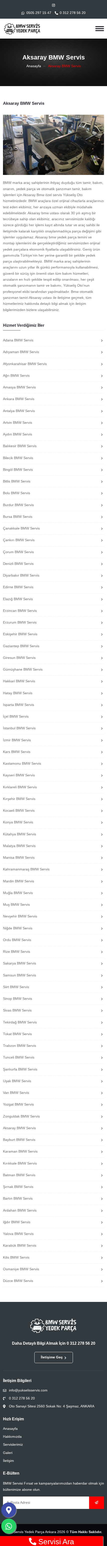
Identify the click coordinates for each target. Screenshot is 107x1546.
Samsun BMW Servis (19, 975)
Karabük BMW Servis (19, 1245)
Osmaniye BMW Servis (21, 1269)
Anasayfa (33, 66)
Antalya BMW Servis (19, 411)
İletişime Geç (52, 1357)
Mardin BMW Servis (18, 881)
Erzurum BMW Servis (20, 622)
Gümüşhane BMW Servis (23, 669)
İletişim (8, 1461)
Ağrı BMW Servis (16, 375)
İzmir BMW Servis (17, 740)
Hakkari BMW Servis (19, 681)
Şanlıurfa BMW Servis (20, 1069)
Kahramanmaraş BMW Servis (26, 869)
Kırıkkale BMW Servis (20, 1163)
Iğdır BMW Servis (16, 1222)
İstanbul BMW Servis (19, 728)
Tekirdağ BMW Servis (20, 1022)
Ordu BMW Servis (17, 940)
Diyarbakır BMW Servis (21, 575)
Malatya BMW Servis (19, 846)
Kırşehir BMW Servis (19, 799)
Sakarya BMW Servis (19, 963)
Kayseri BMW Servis (19, 775)
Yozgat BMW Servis (18, 1104)
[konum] (8, 1509)
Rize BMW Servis (16, 952)
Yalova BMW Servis (18, 1234)
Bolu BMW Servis (16, 493)
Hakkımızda (12, 1437)
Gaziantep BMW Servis (21, 646)
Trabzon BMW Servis (19, 1046)
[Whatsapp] (8, 1526)
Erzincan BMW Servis (20, 611)
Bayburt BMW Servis (19, 1140)
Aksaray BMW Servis (19, 1128)
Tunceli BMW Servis (18, 1057)
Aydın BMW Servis (17, 434)
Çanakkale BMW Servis (21, 528)
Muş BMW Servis (16, 904)
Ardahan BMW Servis (20, 1210)
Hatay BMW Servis (17, 693)
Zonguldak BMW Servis (21, 1116)
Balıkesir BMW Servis (20, 446)
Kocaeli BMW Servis (19, 810)
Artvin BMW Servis (17, 423)
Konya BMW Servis (18, 822)
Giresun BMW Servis (19, 658)
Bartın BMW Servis (18, 1198)
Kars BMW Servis (16, 752)
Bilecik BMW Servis (18, 458)
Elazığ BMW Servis (18, 599)
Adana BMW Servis (18, 340)
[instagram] (53, 5)
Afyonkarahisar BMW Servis (25, 364)
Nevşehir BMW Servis (20, 916)
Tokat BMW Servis (17, 1034)
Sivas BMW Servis (17, 1010)
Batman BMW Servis (19, 1175)
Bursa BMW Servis (17, 517)
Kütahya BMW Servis (19, 834)
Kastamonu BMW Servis (22, 763)
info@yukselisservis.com (28, 1390)
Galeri (7, 1453)
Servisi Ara (55, 1542)
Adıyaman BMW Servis (21, 352)
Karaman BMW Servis (20, 1151)
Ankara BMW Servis (18, 399)
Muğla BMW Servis (18, 893)
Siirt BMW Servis (16, 987)
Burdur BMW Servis (18, 505)
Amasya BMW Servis (19, 387)
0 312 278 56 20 (73, 13)
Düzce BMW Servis (18, 1281)
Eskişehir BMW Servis (20, 634)
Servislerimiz (13, 1444)
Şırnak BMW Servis (18, 1187)
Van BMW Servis (16, 1093)
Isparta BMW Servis (18, 705)
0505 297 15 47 (38, 13)
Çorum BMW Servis (18, 552)
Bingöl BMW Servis (18, 470)
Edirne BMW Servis (18, 587)
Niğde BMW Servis (17, 928)
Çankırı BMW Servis (19, 540)
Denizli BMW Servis (18, 564)
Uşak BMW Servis (17, 1081)
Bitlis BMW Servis (16, 481)
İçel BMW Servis (16, 716)
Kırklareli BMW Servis (20, 787)
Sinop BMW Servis (17, 999)
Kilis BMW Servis (16, 1257)
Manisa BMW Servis (19, 857)
